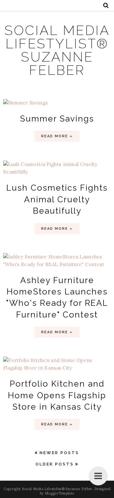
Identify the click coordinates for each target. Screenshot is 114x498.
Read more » (57, 136)
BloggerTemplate (59, 493)
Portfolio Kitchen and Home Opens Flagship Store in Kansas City (57, 395)
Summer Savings (57, 118)
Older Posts (54, 464)
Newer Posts (59, 452)
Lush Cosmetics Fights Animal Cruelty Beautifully (57, 199)
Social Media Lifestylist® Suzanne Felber (57, 50)
